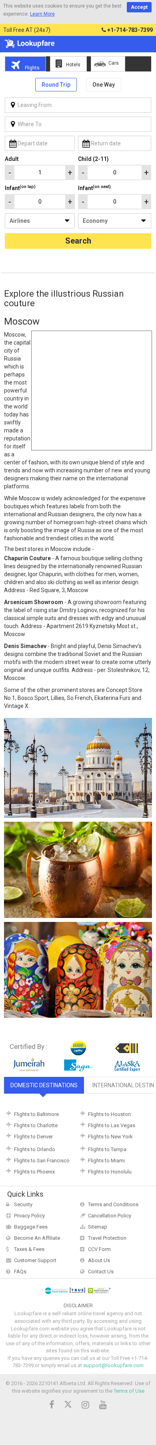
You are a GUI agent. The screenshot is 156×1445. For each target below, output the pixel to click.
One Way (103, 84)
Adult (11, 159)
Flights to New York (110, 1136)
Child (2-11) (93, 159)
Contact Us (101, 1271)
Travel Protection (107, 1238)
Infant (20, 187)
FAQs (20, 1271)
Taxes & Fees (29, 1249)
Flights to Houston (109, 1114)
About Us (99, 1260)
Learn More (42, 14)
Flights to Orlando (34, 1149)
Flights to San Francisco (42, 1160)
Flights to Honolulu (110, 1171)
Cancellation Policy (109, 1215)
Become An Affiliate (37, 1238)
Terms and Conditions (113, 1204)
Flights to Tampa (107, 1149)
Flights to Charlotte (36, 1125)
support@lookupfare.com (113, 1365)
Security (23, 1204)
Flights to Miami (106, 1160)
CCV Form (99, 1249)
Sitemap (97, 1226)
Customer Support (35, 1260)
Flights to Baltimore (36, 1114)
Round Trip (56, 84)
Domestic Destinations (44, 1085)
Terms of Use (129, 1391)
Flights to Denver (33, 1136)
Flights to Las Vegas (111, 1125)
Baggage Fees (31, 1226)
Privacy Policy (29, 1215)
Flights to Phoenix (34, 1171)
